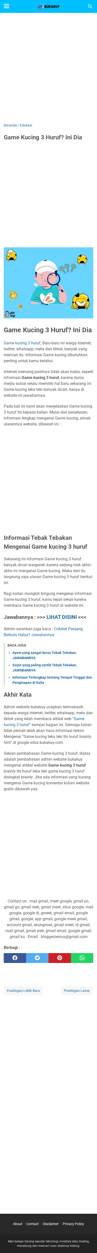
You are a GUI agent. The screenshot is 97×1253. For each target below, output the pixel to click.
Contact (32, 1224)
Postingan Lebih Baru (23, 991)
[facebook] (15, 958)
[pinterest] (59, 958)
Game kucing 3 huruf (22, 343)
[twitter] (37, 958)
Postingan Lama (77, 991)
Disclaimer (51, 1224)
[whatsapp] (82, 958)
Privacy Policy (73, 1224)
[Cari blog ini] (90, 6)
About (17, 1224)
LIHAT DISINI (62, 617)
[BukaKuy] (48, 6)
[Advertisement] (48, 68)
